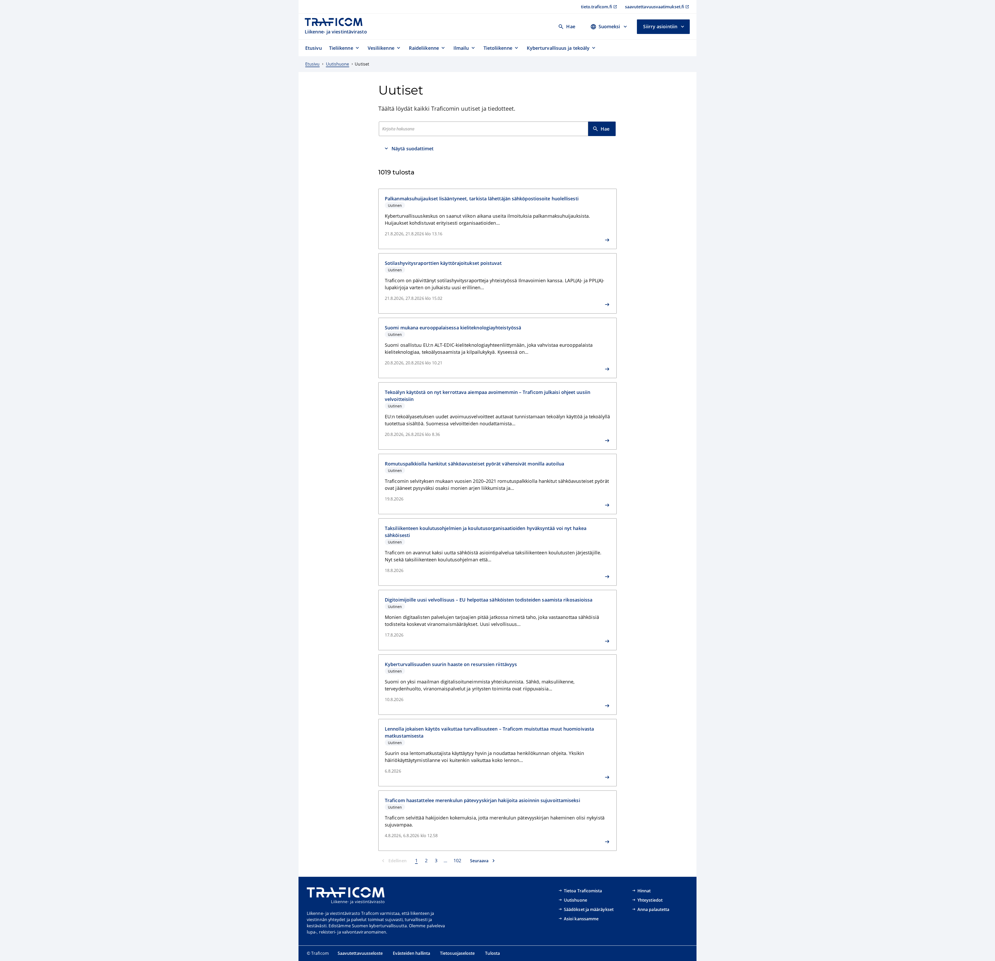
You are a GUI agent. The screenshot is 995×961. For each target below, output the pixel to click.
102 (457, 860)
